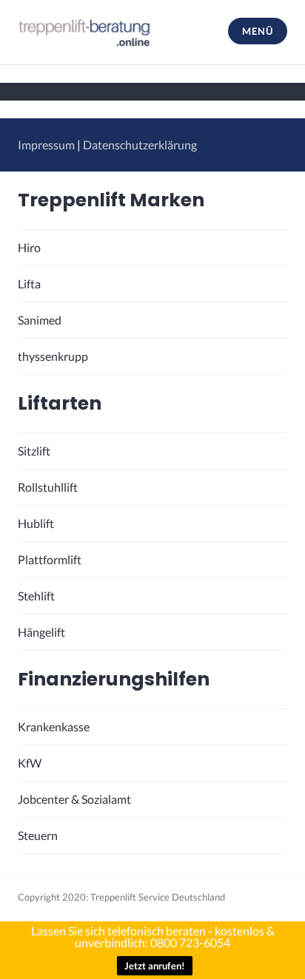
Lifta (29, 284)
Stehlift (36, 596)
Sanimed (39, 320)
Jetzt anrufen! (154, 966)
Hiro (29, 247)
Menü (257, 31)
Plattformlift (49, 559)
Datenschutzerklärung (140, 145)
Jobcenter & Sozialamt (74, 799)
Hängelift (41, 632)
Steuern (38, 835)
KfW (29, 763)
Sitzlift (34, 451)
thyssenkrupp (53, 356)
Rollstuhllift (48, 487)
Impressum (46, 145)
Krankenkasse (54, 726)
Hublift (36, 523)
